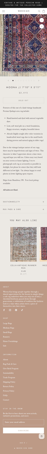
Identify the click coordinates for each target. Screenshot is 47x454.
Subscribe (23, 430)
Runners (6, 337)
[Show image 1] (13, 80)
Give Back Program (11, 368)
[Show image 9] (34, 80)
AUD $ (22, 443)
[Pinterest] (16, 310)
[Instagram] (10, 310)
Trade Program (9, 377)
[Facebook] (4, 310)
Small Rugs (7, 332)
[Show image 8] (31, 80)
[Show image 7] (28, 80)
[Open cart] (44, 11)
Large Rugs (7, 323)
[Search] (39, 11)
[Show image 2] (15, 80)
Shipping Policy (9, 382)
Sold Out (23, 100)
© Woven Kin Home (23, 448)
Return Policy (8, 386)
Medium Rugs (8, 328)
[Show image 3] (18, 80)
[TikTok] (22, 310)
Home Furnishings (10, 341)
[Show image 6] (26, 80)
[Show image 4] (20, 80)
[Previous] (8, 80)
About (5, 359)
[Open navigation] (3, 11)
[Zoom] (41, 20)
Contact (6, 400)
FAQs (5, 395)
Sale (4, 346)
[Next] (38, 80)
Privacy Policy (8, 391)
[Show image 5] (23, 80)
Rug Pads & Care (12, 209)
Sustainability (11, 202)
